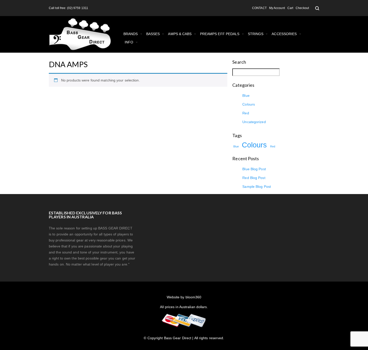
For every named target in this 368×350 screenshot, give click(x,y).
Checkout (302, 8)
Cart (290, 8)
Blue (245, 96)
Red (245, 113)
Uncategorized (254, 122)
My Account (277, 8)
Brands (131, 34)
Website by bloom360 (184, 297)
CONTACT (259, 8)
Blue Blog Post (254, 169)
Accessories (285, 34)
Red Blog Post (253, 178)
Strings (256, 34)
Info (129, 42)
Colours (248, 104)
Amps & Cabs (180, 34)
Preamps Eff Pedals (220, 34)
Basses (153, 34)
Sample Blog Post (256, 187)
